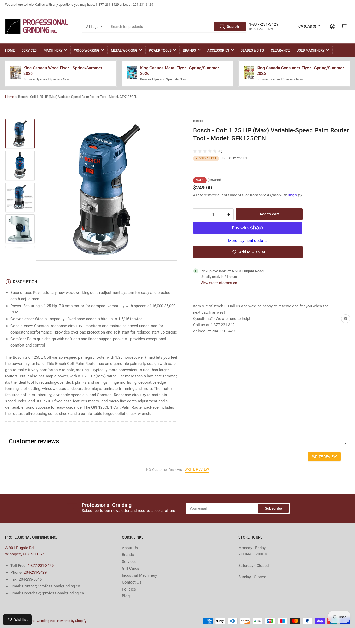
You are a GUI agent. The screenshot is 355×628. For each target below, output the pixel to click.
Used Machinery (311, 50)
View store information (219, 283)
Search (233, 26)
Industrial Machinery (139, 575)
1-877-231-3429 (41, 565)
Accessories (218, 50)
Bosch (198, 121)
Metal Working (124, 50)
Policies (129, 589)
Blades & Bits (252, 50)
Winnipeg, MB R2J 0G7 (24, 554)
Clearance (280, 50)
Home (10, 50)
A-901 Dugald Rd (19, 548)
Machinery (53, 50)
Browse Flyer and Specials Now (46, 79)
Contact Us (131, 582)
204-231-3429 (35, 572)
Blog (126, 596)
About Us (130, 548)
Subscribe (273, 508)
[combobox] (177, 26)
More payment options (247, 240)
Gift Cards (130, 568)
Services (29, 50)
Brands (189, 50)
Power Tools (160, 50)
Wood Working (87, 50)
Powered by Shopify (71, 621)
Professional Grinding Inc (36, 621)
